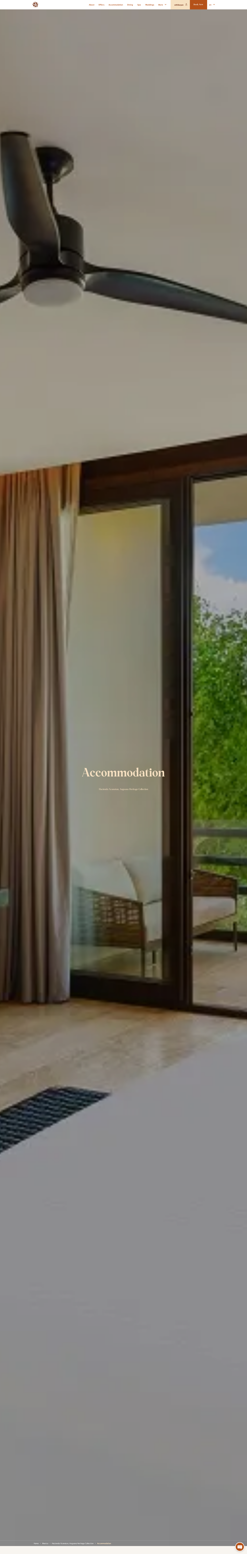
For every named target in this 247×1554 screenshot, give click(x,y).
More (160, 4)
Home (36, 1543)
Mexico (45, 1543)
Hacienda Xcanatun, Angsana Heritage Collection (73, 1543)
